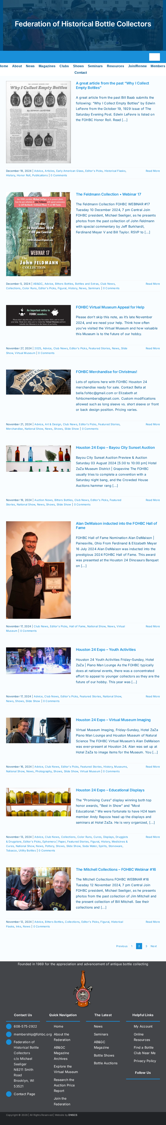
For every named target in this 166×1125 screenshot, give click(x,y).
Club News (107, 283)
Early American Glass (70, 170)
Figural (62, 288)
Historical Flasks (115, 170)
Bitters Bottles (64, 283)
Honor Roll (23, 175)
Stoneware (115, 846)
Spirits (103, 846)
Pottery (49, 846)
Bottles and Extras (87, 283)
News (82, 288)
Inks (18, 926)
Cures (97, 836)
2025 (37, 348)
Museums (120, 766)
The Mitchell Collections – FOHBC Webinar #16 (116, 869)
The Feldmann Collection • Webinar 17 (108, 194)
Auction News (43, 500)
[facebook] (7, 57)
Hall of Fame (77, 626)
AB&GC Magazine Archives (61, 1052)
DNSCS (72, 1114)
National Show (34, 428)
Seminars (94, 288)
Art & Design (53, 424)
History (10, 175)
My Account (143, 1026)
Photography (43, 771)
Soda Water (89, 846)
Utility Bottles (27, 850)
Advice (38, 170)
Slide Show (72, 428)
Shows (58, 428)
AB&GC (38, 283)
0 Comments (59, 175)
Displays (108, 836)
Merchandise (14, 428)
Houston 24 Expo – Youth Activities (106, 649)
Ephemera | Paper (54, 841)
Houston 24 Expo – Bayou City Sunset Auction (115, 447)
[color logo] (83, 972)
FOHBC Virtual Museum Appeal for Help (110, 307)
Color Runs (29, 288)
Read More (153, 170)
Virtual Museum (25, 353)
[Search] (92, 72)
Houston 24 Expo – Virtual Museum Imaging (113, 720)
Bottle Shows (104, 1055)
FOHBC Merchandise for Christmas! (106, 372)
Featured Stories (99, 348)
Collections (13, 288)
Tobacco (11, 850)
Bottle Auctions (106, 1063)
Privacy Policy (145, 1061)
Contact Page (24, 1094)
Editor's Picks (94, 170)
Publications (40, 175)
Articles (49, 170)
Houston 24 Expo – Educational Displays (110, 790)
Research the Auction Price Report (64, 1085)
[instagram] (15, 57)
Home (58, 1026)
